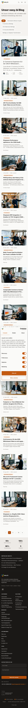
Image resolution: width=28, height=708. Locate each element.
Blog (2, 638)
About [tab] (23, 332)
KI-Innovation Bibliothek (8, 29)
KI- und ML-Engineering (7, 603)
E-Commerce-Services (6, 600)
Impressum (4, 651)
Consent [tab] (5, 332)
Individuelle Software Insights (14, 20)
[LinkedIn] (2, 589)
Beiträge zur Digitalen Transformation (12, 32)
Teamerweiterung (19, 609)
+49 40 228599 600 (6, 684)
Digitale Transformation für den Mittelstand (11, 558)
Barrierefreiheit (4, 655)
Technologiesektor (5, 622)
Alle (3, 20)
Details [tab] (14, 332)
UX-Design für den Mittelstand (8, 567)
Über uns (3, 634)
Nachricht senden (14, 677)
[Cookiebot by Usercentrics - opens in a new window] (20, 329)
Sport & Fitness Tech (6, 625)
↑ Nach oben (14, 705)
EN (22, 2)
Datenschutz (4, 648)
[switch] (24, 358)
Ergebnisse (4, 636)
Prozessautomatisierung (21, 607)
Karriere (3, 641)
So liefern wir (4, 643)
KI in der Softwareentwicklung (8, 562)
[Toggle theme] (18, 2)
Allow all (14, 373)
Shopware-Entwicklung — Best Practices (11, 565)
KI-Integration (18, 596)
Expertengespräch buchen (18, 684)
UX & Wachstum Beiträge (9, 26)
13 (18, 532)
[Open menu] (25, 2)
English (4, 701)
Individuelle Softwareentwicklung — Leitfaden (12, 560)
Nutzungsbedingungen (6, 653)
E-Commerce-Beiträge (8, 23)
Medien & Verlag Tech (6, 627)
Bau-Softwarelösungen (6, 620)
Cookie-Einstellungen (6, 658)
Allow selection (14, 377)
